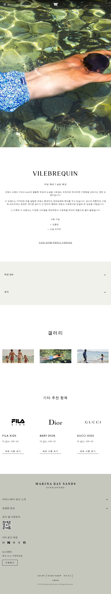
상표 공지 (41, 575)
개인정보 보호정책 (54, 575)
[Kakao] (3, 543)
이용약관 (55, 580)
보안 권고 (67, 575)
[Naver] (9, 543)
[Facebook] (24, 543)
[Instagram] (14, 543)
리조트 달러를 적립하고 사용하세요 (55, 243)
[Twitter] (19, 543)
